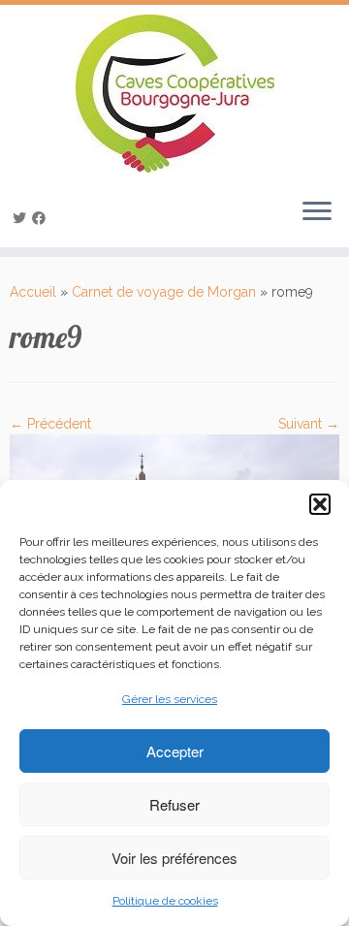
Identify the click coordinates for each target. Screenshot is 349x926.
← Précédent (50, 423)
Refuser (174, 804)
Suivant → (308, 423)
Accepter (175, 751)
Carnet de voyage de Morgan (164, 292)
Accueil (33, 292)
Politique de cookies (165, 901)
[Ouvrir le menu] (317, 212)
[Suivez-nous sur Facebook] (41, 218)
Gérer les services (169, 699)
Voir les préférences (174, 857)
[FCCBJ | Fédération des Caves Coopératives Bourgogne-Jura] (174, 94)
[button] (320, 504)
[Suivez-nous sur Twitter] (22, 218)
